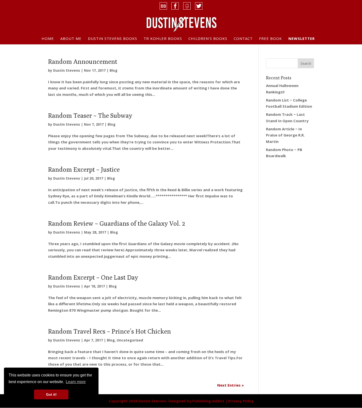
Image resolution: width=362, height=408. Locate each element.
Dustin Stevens (66, 70)
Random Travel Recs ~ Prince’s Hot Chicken (109, 331)
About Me (71, 39)
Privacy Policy (241, 400)
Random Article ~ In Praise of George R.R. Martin (285, 135)
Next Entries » (230, 385)
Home (48, 39)
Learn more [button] (76, 382)
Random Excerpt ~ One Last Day (93, 277)
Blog (113, 70)
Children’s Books (207, 39)
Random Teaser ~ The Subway (90, 115)
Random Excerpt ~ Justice (84, 169)
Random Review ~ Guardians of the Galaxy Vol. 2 (116, 223)
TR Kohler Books (163, 39)
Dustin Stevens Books (112, 39)
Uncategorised (130, 340)
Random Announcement (82, 61)
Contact (243, 39)
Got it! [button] (51, 394)
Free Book (270, 39)
